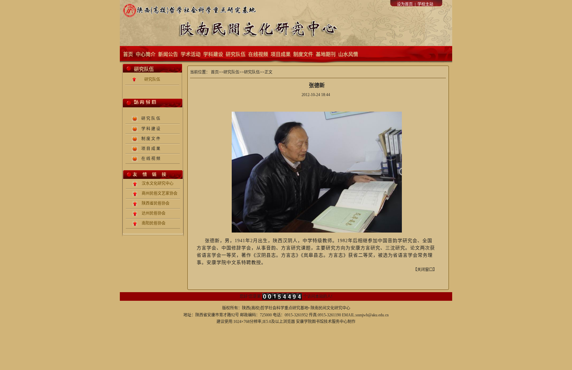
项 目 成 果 (150, 148)
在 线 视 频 (150, 158)
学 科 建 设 (150, 129)
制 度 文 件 (150, 138)
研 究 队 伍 (150, 118)
